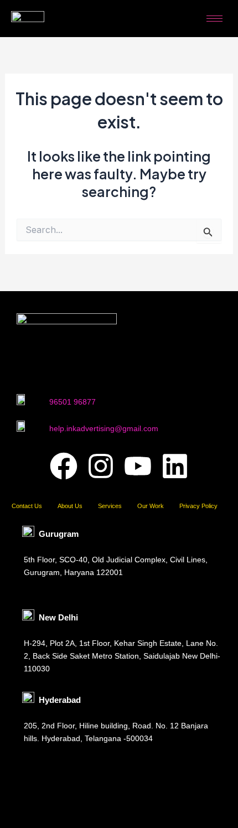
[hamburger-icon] (214, 18)
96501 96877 (72, 401)
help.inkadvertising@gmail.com (103, 428)
